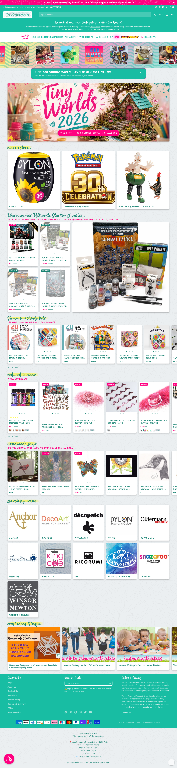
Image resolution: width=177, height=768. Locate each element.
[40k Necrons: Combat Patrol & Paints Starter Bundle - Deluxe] (47, 238)
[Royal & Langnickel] (121, 561)
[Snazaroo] (154, 561)
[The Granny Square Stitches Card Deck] (37, 338)
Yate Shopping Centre (110, 29)
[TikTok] (170, 7)
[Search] (148, 14)
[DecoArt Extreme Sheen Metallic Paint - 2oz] (11, 398)
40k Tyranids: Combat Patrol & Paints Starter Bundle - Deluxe (55, 290)
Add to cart (22, 250)
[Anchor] (23, 523)
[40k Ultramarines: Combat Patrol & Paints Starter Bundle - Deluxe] (15, 284)
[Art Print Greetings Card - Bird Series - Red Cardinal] (15, 467)
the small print (14, 712)
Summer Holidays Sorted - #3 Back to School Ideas (88, 648)
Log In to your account (158, 14)
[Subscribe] (110, 683)
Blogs (10, 682)
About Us (12, 687)
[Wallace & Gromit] (143, 180)
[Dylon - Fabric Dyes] (34, 180)
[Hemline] (23, 561)
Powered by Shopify (153, 722)
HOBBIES (35, 37)
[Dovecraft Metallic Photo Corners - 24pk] (110, 398)
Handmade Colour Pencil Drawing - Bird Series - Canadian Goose (154, 473)
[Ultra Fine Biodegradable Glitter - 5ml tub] (142, 398)
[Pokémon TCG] (88, 180)
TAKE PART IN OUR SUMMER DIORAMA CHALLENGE (88, 133)
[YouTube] (173, 7)
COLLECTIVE (148, 37)
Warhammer (95, 27)
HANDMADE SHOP (104, 37)
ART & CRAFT (71, 37)
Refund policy (14, 699)
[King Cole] (55, 561)
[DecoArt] (55, 523)
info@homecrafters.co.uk (90, 756)
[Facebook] (156, 7)
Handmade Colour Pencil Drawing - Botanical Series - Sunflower (121, 473)
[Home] (17, 14)
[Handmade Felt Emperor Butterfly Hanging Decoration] (77, 467)
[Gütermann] (154, 523)
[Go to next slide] (169, 344)
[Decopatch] (88, 523)
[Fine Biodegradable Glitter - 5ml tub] (76, 398)
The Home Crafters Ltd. (135, 722)
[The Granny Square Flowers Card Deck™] (119, 338)
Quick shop (55, 250)
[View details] (18, 55)
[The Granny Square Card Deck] (146, 338)
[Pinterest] (163, 7)
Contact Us (13, 691)
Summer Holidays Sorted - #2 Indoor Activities (143, 648)
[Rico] (88, 561)
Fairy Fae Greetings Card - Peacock (55, 473)
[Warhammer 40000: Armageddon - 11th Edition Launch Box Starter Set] (43, 398)
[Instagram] (167, 7)
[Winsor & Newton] (23, 599)
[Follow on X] (160, 7)
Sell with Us (13, 695)
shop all (13, 367)
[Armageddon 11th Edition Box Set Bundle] (15, 238)
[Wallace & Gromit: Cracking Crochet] (92, 338)
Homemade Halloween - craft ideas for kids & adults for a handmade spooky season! (34, 648)
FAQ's (10, 708)
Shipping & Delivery (17, 704)
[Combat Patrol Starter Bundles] (120, 267)
